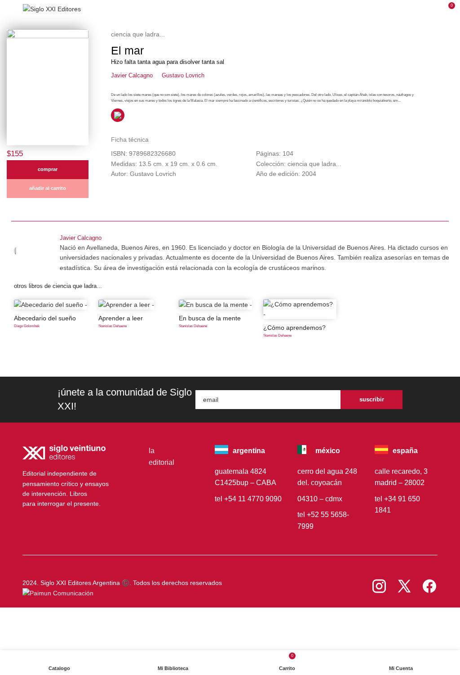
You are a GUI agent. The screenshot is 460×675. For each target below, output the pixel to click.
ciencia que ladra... (138, 34)
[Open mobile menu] (10, 9)
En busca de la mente (210, 318)
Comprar (48, 169)
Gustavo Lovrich (183, 75)
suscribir (371, 399)
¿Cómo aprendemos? (294, 327)
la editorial (161, 456)
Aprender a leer (120, 318)
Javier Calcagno (132, 75)
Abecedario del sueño (45, 318)
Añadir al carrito (47, 188)
